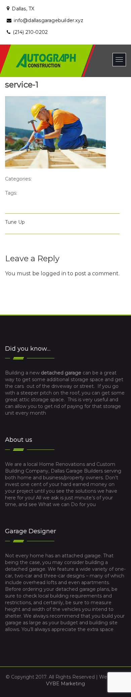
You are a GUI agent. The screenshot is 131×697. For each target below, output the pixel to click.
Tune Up (15, 222)
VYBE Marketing (65, 684)
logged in (53, 273)
